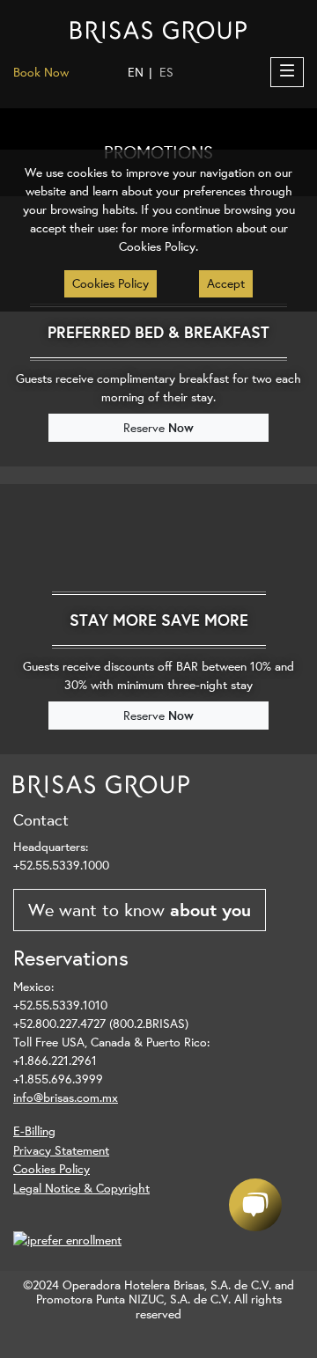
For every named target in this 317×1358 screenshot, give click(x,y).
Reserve (158, 427)
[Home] (158, 31)
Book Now (41, 72)
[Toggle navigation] (287, 72)
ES (166, 72)
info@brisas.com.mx (65, 1097)
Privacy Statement (61, 1149)
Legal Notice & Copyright (81, 1187)
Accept (226, 283)
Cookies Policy (51, 1168)
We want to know (139, 909)
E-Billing (34, 1130)
